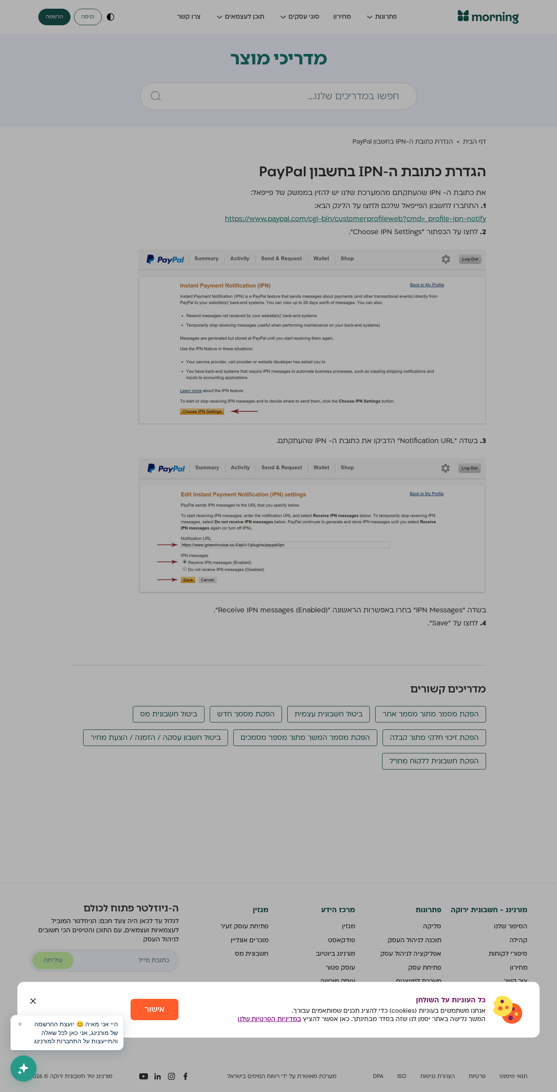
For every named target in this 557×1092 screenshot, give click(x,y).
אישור (154, 1010)
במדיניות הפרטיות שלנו (269, 1019)
